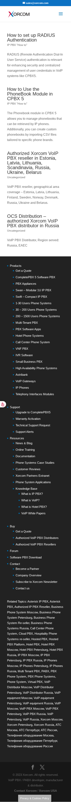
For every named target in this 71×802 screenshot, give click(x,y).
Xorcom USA (48, 790)
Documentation (25, 456)
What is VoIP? (30, 500)
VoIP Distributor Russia (38, 692)
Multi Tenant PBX (29, 671)
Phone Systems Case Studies (35, 462)
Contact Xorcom (25, 790)
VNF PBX (22, 348)
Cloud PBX (26, 633)
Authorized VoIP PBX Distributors (37, 538)
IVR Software (24, 355)
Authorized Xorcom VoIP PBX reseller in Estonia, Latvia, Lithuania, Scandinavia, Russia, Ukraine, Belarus (32, 163)
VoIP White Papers (33, 513)
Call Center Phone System (33, 342)
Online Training (25, 449)
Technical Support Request (33, 425)
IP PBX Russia (32, 660)
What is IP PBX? (32, 493)
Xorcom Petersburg (19, 724)
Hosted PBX (39, 639)
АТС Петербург (29, 730)
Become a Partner (27, 568)
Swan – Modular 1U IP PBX (33, 290)
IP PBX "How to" (17, 44)
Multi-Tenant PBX (27, 322)
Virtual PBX (35, 681)
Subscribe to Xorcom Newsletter (36, 581)
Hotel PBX (33, 644)
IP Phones (22, 387)
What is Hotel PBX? (34, 506)
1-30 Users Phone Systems (33, 303)
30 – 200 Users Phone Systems (36, 309)
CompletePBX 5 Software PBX (35, 277)
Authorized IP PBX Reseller (32, 606)
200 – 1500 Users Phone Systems (38, 316)
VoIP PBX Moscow (32, 708)
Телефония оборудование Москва (30, 735)
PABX (45, 671)
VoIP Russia (31, 719)
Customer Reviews (28, 469)
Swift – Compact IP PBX (31, 296)
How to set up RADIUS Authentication (31, 37)
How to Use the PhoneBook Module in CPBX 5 (30, 93)
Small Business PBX (29, 361)
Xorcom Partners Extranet (32, 475)
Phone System (16, 681)
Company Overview (28, 575)
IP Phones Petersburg (34, 666)
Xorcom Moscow (51, 719)
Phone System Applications (33, 482)
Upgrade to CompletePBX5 (33, 412)
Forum (14, 551)
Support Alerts (25, 431)
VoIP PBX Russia (34, 714)
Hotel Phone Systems (30, 335)
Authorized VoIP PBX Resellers (36, 544)
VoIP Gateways (26, 381)
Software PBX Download (26, 557)
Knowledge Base (26, 488)
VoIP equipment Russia (38, 703)
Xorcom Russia (44, 724)
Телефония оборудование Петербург (32, 740)
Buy (12, 526)
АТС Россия (49, 730)
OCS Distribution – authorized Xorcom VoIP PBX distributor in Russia (33, 220)
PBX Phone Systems (41, 676)
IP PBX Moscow (28, 655)
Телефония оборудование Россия (30, 746)
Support (15, 407)
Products (15, 265)
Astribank (22, 374)
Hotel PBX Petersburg (34, 649)
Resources (17, 438)
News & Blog (24, 443)
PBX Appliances (26, 283)
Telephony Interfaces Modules (35, 394)
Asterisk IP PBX (37, 601)
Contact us (23, 588)
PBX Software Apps (28, 329)
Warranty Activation (28, 418)
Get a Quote (23, 270)
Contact (15, 564)
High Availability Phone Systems (36, 368)
